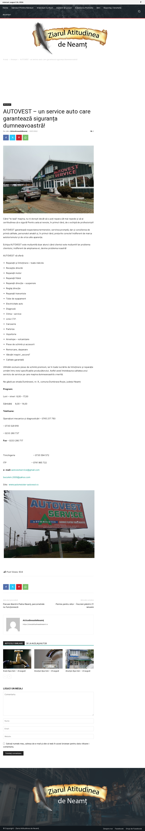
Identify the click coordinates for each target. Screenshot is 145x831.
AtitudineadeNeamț (18, 131)
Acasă (5, 59)
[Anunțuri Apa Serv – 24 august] (80, 659)
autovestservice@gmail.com (25, 470)
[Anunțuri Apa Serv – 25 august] (48, 659)
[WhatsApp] (25, 137)
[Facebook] (140, 2)
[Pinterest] (19, 137)
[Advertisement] (72, 82)
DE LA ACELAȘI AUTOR (36, 643)
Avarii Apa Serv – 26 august (14, 671)
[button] (139, 11)
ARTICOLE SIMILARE (14, 643)
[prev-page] (5, 676)
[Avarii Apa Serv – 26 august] (17, 659)
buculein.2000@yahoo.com (16, 477)
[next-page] (9, 676)
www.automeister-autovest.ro (24, 484)
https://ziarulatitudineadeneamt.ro (35, 624)
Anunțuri (14, 59)
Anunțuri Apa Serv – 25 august (46, 671)
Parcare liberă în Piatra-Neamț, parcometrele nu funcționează (23, 605)
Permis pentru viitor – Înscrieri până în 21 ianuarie (75, 605)
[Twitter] (12, 137)
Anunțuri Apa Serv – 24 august (78, 671)
